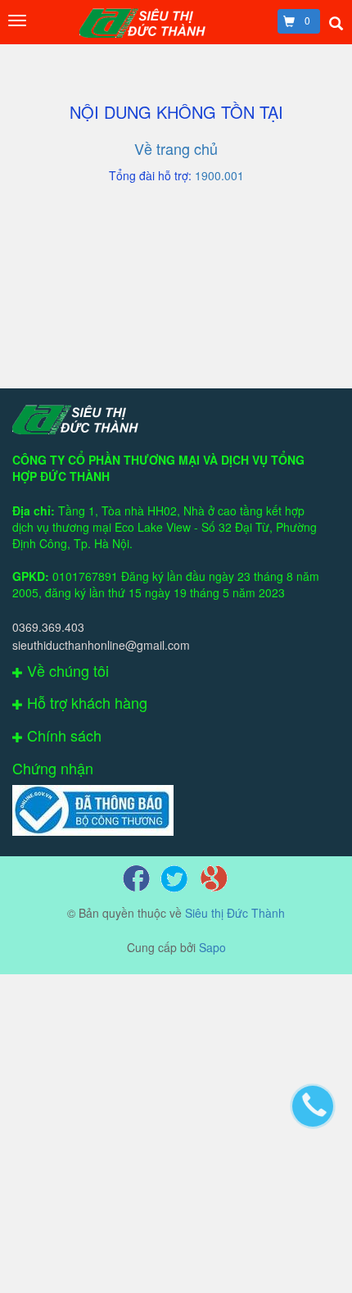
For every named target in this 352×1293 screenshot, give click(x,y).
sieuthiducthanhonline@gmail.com (101, 645)
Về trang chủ (176, 148)
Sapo (212, 947)
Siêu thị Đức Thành (235, 913)
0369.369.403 (48, 627)
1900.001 (219, 175)
